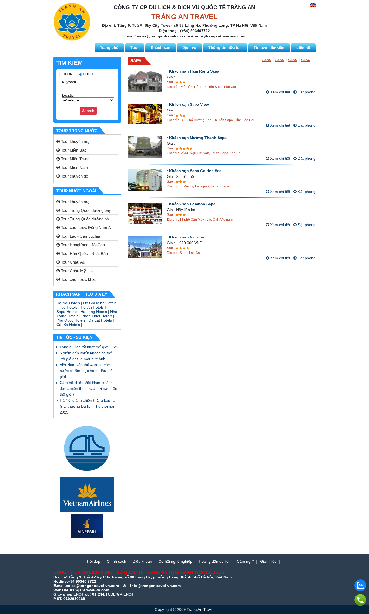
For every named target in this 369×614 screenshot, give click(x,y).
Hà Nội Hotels (68, 303)
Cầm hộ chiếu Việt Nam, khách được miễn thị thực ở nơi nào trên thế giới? (88, 388)
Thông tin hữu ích (225, 47)
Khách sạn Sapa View (189, 104)
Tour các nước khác (78, 279)
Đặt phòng (306, 92)
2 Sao (266, 60)
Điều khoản (142, 561)
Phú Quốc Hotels (70, 320)
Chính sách (116, 561)
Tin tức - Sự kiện (269, 47)
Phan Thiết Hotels (97, 316)
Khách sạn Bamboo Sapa (192, 204)
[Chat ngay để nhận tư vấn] (360, 585)
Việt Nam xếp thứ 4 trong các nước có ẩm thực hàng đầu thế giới (86, 371)
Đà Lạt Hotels (100, 320)
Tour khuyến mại (75, 141)
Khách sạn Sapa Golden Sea (195, 171)
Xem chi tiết (279, 92)
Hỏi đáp (93, 561)
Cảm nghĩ (245, 561)
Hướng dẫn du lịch (214, 561)
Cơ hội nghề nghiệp (175, 561)
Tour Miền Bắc (73, 150)
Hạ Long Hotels (93, 311)
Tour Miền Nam (74, 167)
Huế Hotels (68, 307)
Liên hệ (303, 47)
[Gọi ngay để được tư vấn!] (360, 600)
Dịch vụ (189, 47)
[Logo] (71, 21)
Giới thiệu (268, 561)
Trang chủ (109, 47)
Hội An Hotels (92, 307)
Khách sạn (160, 47)
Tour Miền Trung (74, 158)
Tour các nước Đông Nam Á (85, 227)
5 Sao (305, 60)
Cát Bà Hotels (68, 324)
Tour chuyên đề (74, 176)
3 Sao (279, 60)
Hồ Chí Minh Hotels (99, 303)
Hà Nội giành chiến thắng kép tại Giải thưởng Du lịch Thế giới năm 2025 (88, 406)
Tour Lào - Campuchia (80, 236)
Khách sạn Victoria (186, 237)
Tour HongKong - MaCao (82, 245)
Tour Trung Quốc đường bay (85, 210)
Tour (134, 47)
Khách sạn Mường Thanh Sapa (198, 137)
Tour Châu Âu (72, 262)
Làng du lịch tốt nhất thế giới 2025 (89, 347)
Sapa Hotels (66, 311)
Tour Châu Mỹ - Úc (77, 270)
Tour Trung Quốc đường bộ (84, 219)
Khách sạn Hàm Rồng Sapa (194, 71)
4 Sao (292, 60)
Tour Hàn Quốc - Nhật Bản (84, 253)
